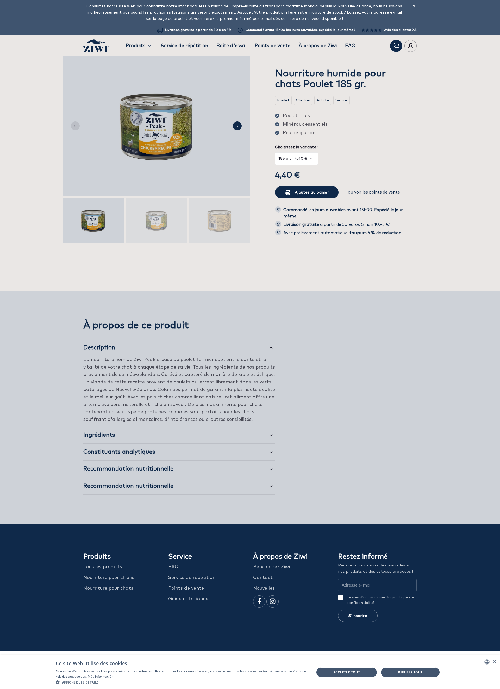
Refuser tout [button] (410, 672)
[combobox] (487, 662)
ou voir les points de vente (374, 192)
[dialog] (250, 672)
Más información (101, 676)
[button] (181, 682)
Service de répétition (184, 45)
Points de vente (272, 45)
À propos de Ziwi (318, 45)
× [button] (494, 662)
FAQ (350, 45)
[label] (396, 46)
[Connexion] (410, 46)
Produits (135, 45)
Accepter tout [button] (346, 672)
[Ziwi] (96, 45)
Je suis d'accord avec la (380, 600)
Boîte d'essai (231, 45)
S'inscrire (357, 616)
